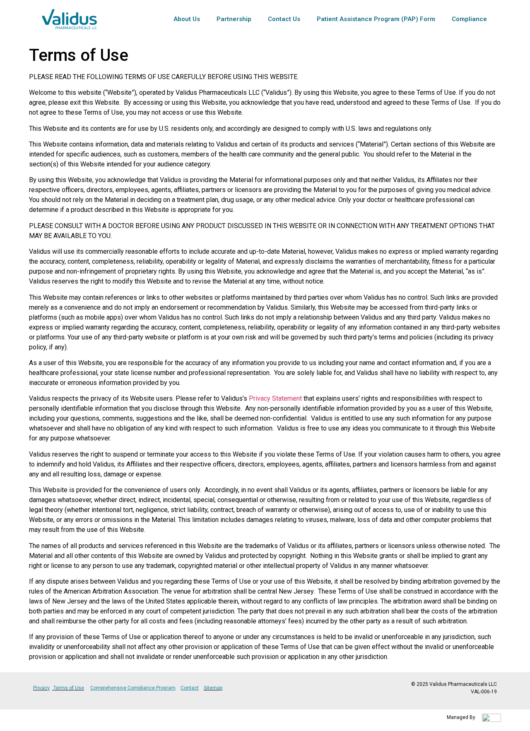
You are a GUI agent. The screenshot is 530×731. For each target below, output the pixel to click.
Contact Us (284, 19)
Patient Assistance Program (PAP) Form (376, 19)
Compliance (469, 19)
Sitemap (213, 688)
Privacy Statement (275, 398)
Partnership (234, 19)
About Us (186, 19)
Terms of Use (68, 688)
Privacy (41, 688)
